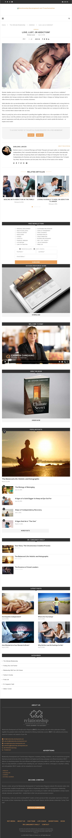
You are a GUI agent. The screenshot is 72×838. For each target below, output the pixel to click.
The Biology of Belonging (25, 487)
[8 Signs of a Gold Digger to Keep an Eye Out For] (7, 501)
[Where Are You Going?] (54, 603)
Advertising (53, 821)
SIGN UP (40, 135)
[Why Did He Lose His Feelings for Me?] (54, 632)
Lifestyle (19, 238)
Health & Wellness (22, 230)
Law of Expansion (42, 242)
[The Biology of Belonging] (7, 490)
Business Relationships (44, 238)
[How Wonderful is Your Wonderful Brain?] (18, 632)
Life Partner (20, 242)
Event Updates (40, 249)
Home (4, 25)
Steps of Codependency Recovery (28, 510)
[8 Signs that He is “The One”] (7, 524)
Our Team (31, 821)
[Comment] (32, 39)
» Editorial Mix (6, 772)
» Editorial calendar (8, 776)
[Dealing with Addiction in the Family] (19, 186)
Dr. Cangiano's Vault (36, 540)
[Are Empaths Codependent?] (18, 603)
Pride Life (40, 244)
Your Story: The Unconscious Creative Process (32, 546)
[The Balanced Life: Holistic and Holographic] (36, 454)
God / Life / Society (42, 240)
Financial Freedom (22, 240)
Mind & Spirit (20, 234)
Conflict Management (43, 230)
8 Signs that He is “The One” (25, 521)
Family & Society (8, 675)
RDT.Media (11, 821)
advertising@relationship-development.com (16, 745)
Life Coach (41, 821)
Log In (65, 1)
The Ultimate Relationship (17, 25)
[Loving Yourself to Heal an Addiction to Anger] (53, 186)
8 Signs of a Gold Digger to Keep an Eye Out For (33, 498)
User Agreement (41, 828)
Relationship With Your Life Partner (13, 670)
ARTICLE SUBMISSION (36, 807)
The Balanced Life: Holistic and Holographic (20, 479)
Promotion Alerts (26, 249)
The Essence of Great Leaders (26, 567)
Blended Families (42, 234)
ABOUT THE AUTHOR (63, 146)
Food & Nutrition (22, 232)
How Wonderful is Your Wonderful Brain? (15, 645)
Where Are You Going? (45, 617)
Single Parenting (42, 236)
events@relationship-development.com (14, 743)
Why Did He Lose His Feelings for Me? (50, 645)
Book (63, 821)
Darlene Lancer (31, 35)
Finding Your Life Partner (10, 665)
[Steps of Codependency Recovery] (7, 512)
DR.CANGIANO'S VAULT (31, 824)
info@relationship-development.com (14, 739)
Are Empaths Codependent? (11, 617)
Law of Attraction (22, 244)
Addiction (32, 25)
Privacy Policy (50, 828)
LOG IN (30, 135)
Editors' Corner (7, 689)
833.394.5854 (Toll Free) (9, 748)
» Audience (5, 774)
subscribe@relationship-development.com (15, 741)
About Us (21, 821)
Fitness (19, 236)
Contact (45, 824)
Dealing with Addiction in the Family (19, 199)
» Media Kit (5, 770)
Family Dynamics (42, 232)
